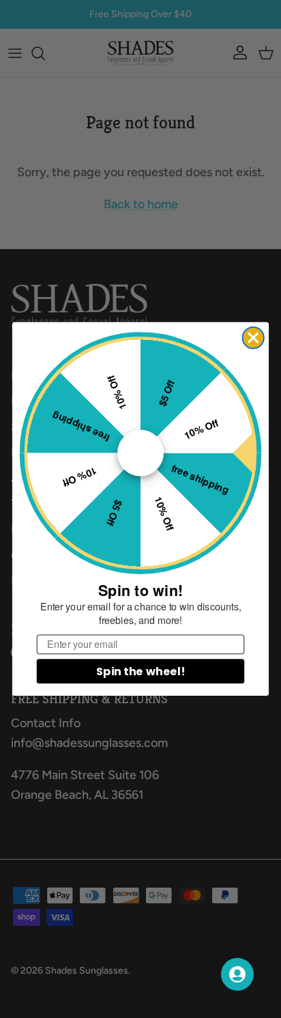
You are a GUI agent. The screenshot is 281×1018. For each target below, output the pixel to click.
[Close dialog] (253, 337)
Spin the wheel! (140, 671)
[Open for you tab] (237, 974)
